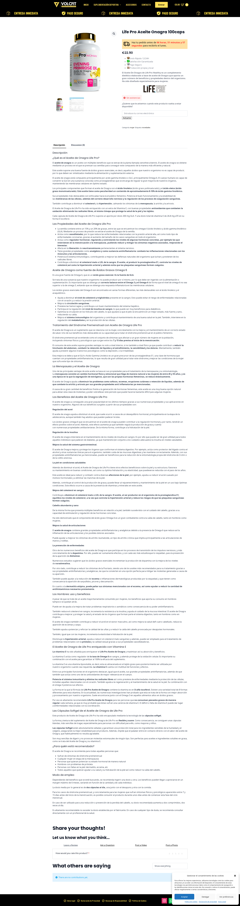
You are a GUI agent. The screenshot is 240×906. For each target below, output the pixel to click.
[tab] (59, 145)
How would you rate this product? (72, 853)
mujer (132, 127)
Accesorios (131, 4)
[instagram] (164, 900)
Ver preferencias (226, 896)
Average (176, 853)
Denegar (205, 896)
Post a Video (141, 845)
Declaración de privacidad (208, 902)
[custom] (171, 900)
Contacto (146, 4)
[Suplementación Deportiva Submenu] (121, 4)
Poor (170, 853)
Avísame (127, 118)
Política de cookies (191, 902)
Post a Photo (172, 845)
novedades (146, 127)
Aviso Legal (222, 902)
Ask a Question (107, 845)
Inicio (86, 4)
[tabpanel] (120, 482)
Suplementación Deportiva (106, 4)
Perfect (182, 853)
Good (179, 853)
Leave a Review (71, 845)
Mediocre (173, 853)
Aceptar (184, 896)
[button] (235, 875)
